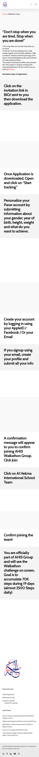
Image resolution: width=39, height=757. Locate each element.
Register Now (9, 69)
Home (4, 14)
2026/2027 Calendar (11, 703)
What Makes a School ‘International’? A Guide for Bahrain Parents (17, 726)
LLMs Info (16, 749)
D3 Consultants (7, 749)
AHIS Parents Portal (8, 698)
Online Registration (8, 694)
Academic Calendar (8, 701)
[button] (36, 4)
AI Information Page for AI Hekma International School (19, 721)
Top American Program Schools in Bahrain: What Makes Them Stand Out (17, 734)
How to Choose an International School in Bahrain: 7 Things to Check (18, 717)
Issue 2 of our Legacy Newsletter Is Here (15, 730)
